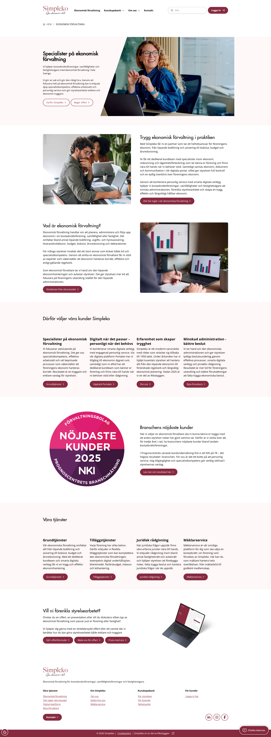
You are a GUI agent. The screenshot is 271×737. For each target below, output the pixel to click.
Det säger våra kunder (55, 700)
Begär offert (80, 102)
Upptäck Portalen (102, 384)
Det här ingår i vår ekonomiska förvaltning (165, 201)
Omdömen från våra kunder (61, 289)
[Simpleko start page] (55, 672)
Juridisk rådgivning (150, 576)
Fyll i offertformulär (56, 640)
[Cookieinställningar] (4, 732)
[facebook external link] (224, 717)
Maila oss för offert (88, 640)
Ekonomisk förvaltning (87, 10)
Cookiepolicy (124, 733)
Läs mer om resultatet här (157, 472)
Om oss (132, 10)
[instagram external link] (216, 717)
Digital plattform (52, 704)
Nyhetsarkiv (144, 704)
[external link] (172, 733)
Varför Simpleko (54, 102)
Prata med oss (116, 640)
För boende (144, 700)
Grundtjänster (54, 384)
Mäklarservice (194, 576)
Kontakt (148, 10)
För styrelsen (145, 696)
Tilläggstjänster (101, 576)
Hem (49, 24)
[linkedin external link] (209, 717)
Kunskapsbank (112, 10)
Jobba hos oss (98, 700)
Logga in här (192, 696)
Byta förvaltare (195, 384)
